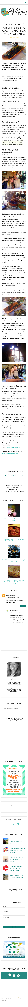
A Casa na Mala (14, 610)
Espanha (16, 37)
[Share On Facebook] (10, 475)
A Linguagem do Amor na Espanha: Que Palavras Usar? (16, 868)
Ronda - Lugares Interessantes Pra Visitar (16, 841)
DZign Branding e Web (21, 997)
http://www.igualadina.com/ (10, 453)
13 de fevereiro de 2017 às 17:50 (12, 597)
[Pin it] (18, 475)
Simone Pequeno (10, 595)
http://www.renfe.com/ (13, 447)
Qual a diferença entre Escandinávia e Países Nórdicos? (17, 850)
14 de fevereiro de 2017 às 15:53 (16, 612)
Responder (23, 606)
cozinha (11, 37)
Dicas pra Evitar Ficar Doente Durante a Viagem (17, 859)
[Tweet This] (5, 475)
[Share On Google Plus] (14, 475)
